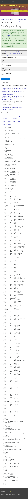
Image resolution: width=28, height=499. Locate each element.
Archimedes (5, 93)
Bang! (11, 90)
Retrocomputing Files (9, 5)
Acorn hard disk (17, 88)
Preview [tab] (10, 116)
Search (3, 1)
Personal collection (11, 11)
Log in (24, 1)
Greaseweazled (6, 21)
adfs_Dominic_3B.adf (17, 107)
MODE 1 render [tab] (17, 119)
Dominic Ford (8, 35)
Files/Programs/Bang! (7, 94)
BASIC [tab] (4, 116)
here (10, 491)
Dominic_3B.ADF (14, 93)
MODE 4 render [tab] (17, 121)
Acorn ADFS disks (22, 11)
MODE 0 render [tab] (7, 119)
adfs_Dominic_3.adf (17, 21)
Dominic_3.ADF (13, 98)
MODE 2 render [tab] (7, 121)
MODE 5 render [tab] (7, 124)
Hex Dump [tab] (17, 116)
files (25, 88)
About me (8, 1)
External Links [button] (15, 1)
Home (3, 11)
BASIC (5, 90)
